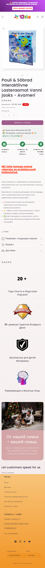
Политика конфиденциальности (16, 497)
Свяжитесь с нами (11, 506)
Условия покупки (10, 492)
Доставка (7, 487)
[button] (2, 17)
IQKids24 (19, 563)
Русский (31, 555)
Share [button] (6, 232)
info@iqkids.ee (10, 528)
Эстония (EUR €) (14, 555)
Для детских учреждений (13, 501)
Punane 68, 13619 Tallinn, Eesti (16, 523)
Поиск (6, 482)
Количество (5, 111)
